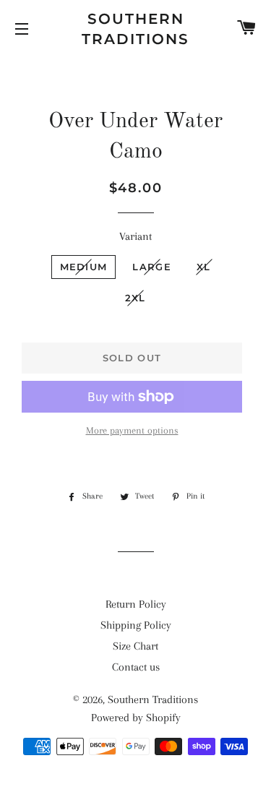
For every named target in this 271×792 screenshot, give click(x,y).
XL (204, 266)
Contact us (136, 666)
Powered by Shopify (136, 717)
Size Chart (135, 646)
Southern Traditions (135, 29)
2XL (135, 298)
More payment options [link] (132, 430)
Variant (135, 236)
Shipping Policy (135, 625)
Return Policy (136, 604)
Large (151, 266)
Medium (84, 266)
